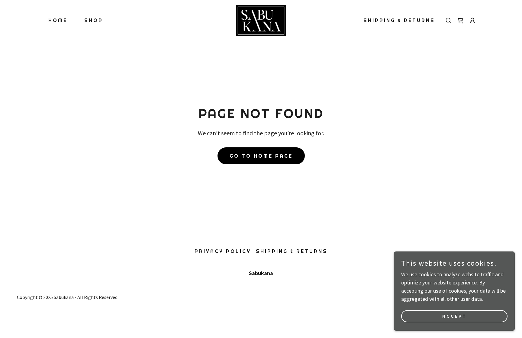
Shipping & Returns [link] (399, 20)
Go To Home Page (261, 156)
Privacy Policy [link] (223, 251)
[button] (472, 21)
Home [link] (57, 20)
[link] (261, 19)
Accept (454, 316)
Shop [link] (93, 20)
